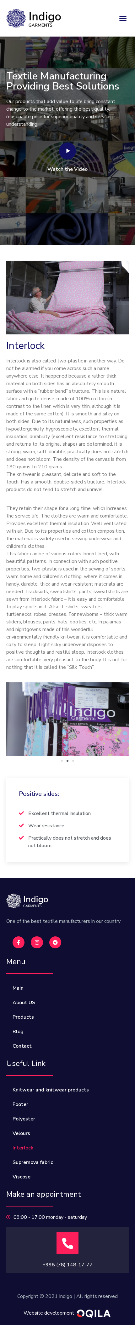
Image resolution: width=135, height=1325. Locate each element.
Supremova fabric (33, 1162)
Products (23, 1017)
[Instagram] (37, 942)
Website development (49, 1313)
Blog (18, 1031)
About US (24, 1002)
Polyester (24, 1118)
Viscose (21, 1176)
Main (18, 988)
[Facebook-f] (18, 942)
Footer (20, 1104)
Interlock (23, 1147)
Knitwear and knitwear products (51, 1089)
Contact (22, 1046)
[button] (123, 18)
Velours (21, 1133)
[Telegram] (55, 942)
